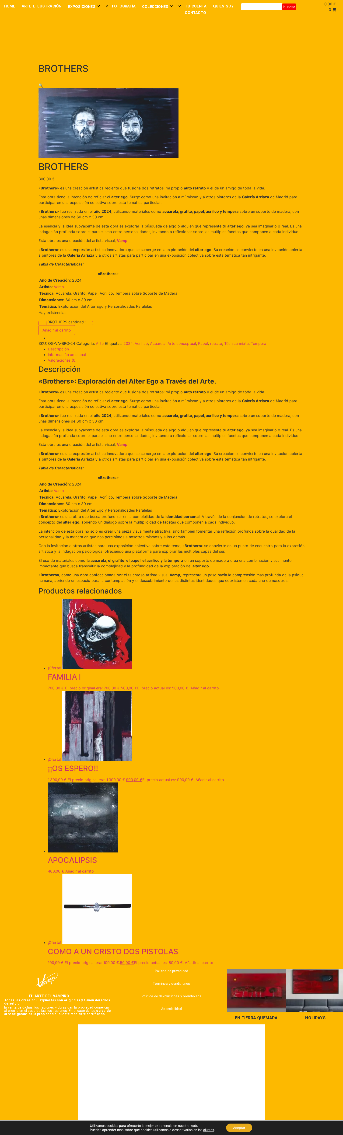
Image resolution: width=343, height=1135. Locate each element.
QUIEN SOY (223, 6)
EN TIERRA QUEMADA (256, 1017)
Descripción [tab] (58, 349)
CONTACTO (195, 12)
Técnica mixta (236, 343)
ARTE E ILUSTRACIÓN (42, 6)
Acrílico (141, 343)
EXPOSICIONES (81, 6)
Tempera (258, 343)
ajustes (208, 1130)
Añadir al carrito (56, 330)
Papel (203, 343)
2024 (128, 343)
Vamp (59, 286)
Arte (100, 343)
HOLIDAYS (315, 1017)
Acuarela (157, 343)
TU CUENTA (195, 6)
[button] (40, 85)
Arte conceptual (182, 343)
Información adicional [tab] (67, 354)
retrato (216, 343)
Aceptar (239, 1128)
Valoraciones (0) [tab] (62, 360)
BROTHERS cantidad (66, 322)
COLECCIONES (155, 6)
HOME (9, 6)
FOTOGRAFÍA (124, 6)
